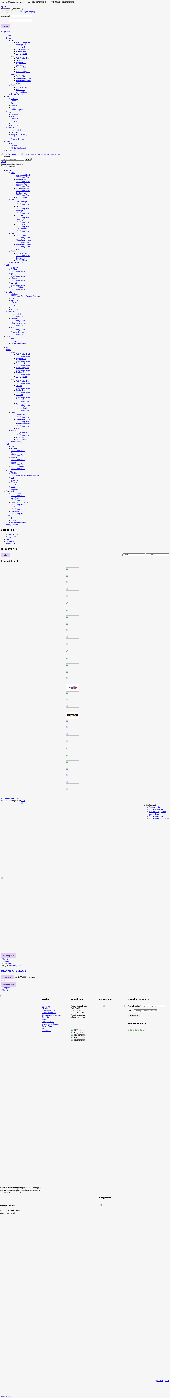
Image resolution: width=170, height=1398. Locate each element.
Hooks (13, 85)
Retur (44, 1019)
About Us (46, 1006)
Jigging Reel (21, 45)
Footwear (14, 125)
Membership (47, 1008)
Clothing (14, 114)
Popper (14, 107)
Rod (12, 56)
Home (8, 36)
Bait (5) (9, 539)
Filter (5, 555)
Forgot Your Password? (10, 31)
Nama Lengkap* (134, 1006)
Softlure (14, 101)
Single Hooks (21, 87)
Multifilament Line (23, 81)
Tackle (8, 38)
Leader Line (21, 76)
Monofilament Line (23, 78)
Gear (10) (10, 541)
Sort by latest (154, 814)
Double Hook (21, 92)
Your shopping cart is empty (12, 9)
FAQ (44, 1028)
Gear (8, 141)
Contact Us (46, 1031)
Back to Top (6, 1396)
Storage (14, 146)
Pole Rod (19, 65)
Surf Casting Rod (23, 72)
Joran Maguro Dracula (13, 970)
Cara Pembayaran (49, 1013)
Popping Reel (21, 54)
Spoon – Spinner (17, 110)
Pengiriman (46, 1017)
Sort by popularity (156, 809)
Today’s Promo (12, 150)
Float (13, 137)
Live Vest (14, 132)
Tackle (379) (11, 544)
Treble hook (20, 90)
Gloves (14, 121)
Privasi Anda (47, 1026)
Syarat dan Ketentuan (50, 1024)
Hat (12, 116)
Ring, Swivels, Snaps (19, 134)
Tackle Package (17, 94)
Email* (131, 1011)
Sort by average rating (157, 812)
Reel (13, 40)
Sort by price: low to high (159, 816)
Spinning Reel (21, 47)
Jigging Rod (21, 63)
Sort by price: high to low (159, 818)
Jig (12, 103)
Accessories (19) (12, 535)
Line (13, 74)
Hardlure (14, 99)
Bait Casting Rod (22, 58)
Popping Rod (21, 67)
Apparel (9, 112)
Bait (7, 96)
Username (5, 16)
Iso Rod (19, 60)
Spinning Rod (21, 69)
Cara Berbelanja (48, 1010)
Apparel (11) (11, 537)
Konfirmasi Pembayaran (51, 1015)
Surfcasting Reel (22, 49)
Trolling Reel (21, 51)
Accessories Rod (17, 139)
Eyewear (14, 119)
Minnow (14, 105)
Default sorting (155, 807)
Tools (13, 143)
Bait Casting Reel (23, 42)
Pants (13, 123)
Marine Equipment (18, 148)
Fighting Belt (16, 130)
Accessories (10, 128)
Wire (18, 83)
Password (5, 20)
